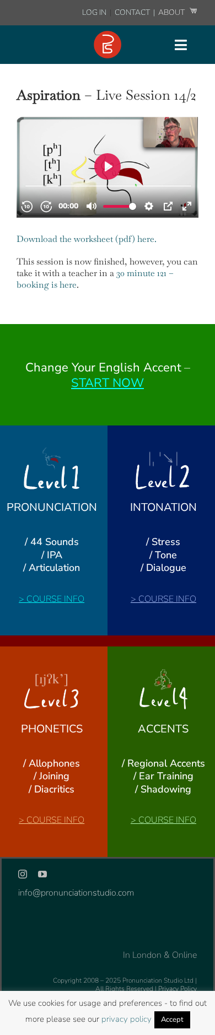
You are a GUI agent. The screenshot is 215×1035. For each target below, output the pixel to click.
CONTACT (133, 12)
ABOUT (172, 12)
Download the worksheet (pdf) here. (88, 239)
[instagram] (22, 874)
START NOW (107, 383)
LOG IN (94, 12)
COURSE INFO (55, 599)
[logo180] (107, 35)
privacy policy (126, 1019)
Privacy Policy (177, 988)
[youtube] (42, 874)
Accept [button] (172, 1020)
